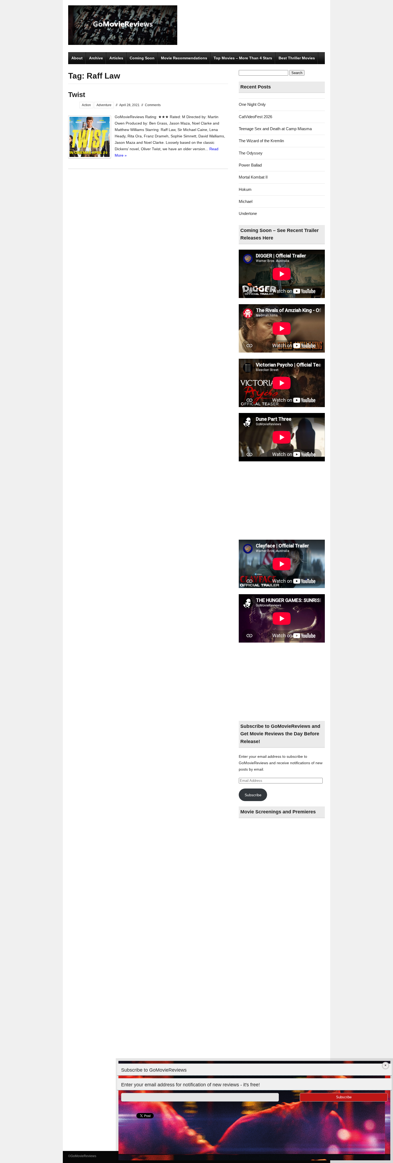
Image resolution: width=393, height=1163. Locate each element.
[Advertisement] (282, 500)
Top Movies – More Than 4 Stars (243, 58)
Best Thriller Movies (297, 58)
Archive (96, 58)
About (77, 58)
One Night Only (252, 104)
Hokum (245, 189)
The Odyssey (251, 153)
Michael (245, 201)
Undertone (248, 213)
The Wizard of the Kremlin (261, 140)
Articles (116, 58)
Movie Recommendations (184, 58)
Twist (76, 95)
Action (86, 105)
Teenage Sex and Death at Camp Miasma (275, 128)
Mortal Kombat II (253, 177)
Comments (153, 105)
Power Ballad (250, 165)
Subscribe (253, 795)
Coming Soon (142, 58)
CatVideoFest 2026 (255, 116)
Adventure (104, 105)
